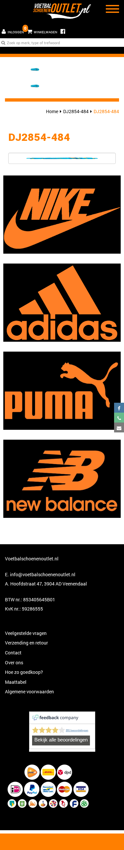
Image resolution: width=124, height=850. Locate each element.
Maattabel (15, 682)
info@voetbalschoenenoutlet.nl (42, 574)
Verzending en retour (26, 643)
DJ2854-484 (76, 111)
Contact (13, 652)
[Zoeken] (3, 42)
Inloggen (16, 32)
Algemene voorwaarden (29, 691)
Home (52, 111)
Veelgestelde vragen (26, 633)
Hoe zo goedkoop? (24, 672)
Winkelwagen (41, 29)
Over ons (14, 662)
